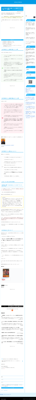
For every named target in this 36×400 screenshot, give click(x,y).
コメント (3, 368)
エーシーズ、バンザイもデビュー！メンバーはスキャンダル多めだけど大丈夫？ (30, 42)
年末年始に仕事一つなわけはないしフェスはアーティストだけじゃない (13, 45)
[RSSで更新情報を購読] (12, 310)
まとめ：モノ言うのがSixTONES (7, 44)
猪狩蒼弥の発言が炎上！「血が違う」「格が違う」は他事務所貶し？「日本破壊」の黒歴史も (30, 23)
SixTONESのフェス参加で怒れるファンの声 (8, 42)
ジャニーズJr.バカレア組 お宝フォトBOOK (7, 145)
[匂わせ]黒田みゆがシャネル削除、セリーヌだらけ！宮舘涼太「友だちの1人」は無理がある (30, 98)
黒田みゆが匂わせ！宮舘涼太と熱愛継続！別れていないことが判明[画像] (30, 33)
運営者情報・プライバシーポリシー (5, 394)
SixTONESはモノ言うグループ (7, 46)
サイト (2, 382)
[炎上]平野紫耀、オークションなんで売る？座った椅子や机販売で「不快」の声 (30, 116)
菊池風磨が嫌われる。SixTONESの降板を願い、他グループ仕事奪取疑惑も (30, 112)
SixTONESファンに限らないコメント (8, 43)
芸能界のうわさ (28, 89)
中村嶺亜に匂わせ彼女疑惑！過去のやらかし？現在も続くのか (30, 38)
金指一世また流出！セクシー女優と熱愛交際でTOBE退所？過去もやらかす (30, 28)
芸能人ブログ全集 (28, 88)
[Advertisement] (12, 33)
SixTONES (3, 285)
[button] (12, 306)
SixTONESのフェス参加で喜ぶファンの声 (8, 41)
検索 (34, 17)
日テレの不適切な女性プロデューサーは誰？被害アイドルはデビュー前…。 (30, 107)
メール (2, 379)
